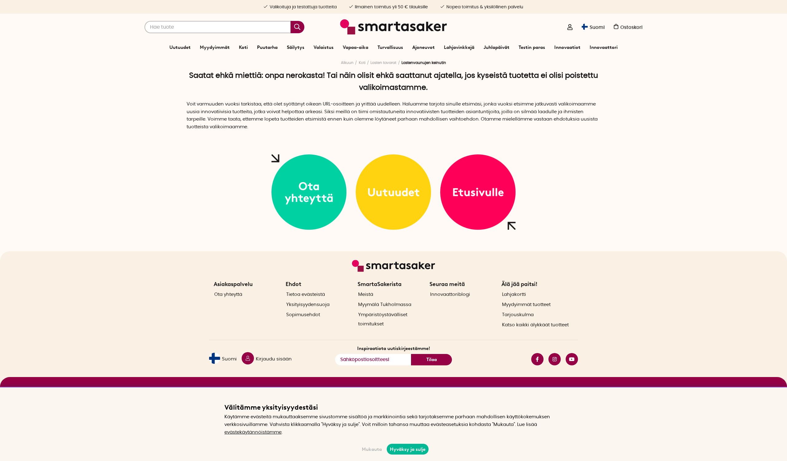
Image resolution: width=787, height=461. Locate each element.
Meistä (365, 294)
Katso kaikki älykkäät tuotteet (535, 325)
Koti (243, 47)
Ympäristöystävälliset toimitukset (382, 319)
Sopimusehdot (303, 314)
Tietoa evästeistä (305, 294)
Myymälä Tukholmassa (384, 304)
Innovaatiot (567, 47)
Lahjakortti (514, 294)
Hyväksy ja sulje (407, 449)
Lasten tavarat (383, 63)
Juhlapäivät (496, 47)
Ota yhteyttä (228, 294)
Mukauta (372, 449)
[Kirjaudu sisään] (570, 27)
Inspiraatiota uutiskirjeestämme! (393, 348)
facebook (535, 359)
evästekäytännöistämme (253, 432)
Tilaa (431, 359)
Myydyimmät (215, 47)
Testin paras (532, 47)
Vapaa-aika (355, 47)
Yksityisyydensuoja (308, 304)
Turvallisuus (390, 47)
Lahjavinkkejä (459, 47)
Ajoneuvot (423, 47)
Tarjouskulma (518, 314)
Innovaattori (604, 47)
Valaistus (324, 47)
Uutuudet (180, 47)
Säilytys (295, 47)
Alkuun (347, 63)
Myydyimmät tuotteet (526, 304)
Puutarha (267, 47)
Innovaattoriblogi (450, 294)
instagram (552, 359)
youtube (569, 359)
